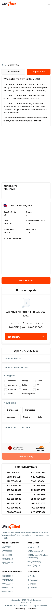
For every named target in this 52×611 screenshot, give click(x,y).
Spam (10, 393)
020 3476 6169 (14, 512)
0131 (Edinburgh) (34, 561)
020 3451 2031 (38, 503)
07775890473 (7, 584)
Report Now (39, 71)
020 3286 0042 (38, 481)
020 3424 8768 (38, 499)
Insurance (12, 385)
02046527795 (7, 588)
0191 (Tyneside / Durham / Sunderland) (39, 556)
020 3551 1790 (13, 65)
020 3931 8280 (38, 476)
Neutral (26, 417)
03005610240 (7, 559)
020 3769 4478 (13, 485)
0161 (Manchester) (35, 551)
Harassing (30, 410)
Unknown (11, 417)
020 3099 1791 (38, 507)
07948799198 (7, 591)
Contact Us (26, 603)
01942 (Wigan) (34, 565)
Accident (12, 380)
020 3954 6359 (38, 485)
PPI (38, 385)
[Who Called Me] (9, 4)
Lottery (25, 385)
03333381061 (7, 555)
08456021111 (6, 547)
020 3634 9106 (14, 494)
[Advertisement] (26, 34)
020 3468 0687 (13, 490)
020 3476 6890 (38, 494)
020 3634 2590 (13, 499)
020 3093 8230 (13, 507)
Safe (39, 417)
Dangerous (12, 410)
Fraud (39, 380)
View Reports (13, 71)
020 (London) (33, 547)
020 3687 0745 (13, 503)
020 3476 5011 (14, 476)
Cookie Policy (31, 608)
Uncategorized (28, 393)
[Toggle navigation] (48, 3)
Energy (25, 380)
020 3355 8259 (38, 490)
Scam (24, 389)
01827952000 (7, 576)
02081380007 (7, 563)
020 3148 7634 (38, 472)
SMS (38, 389)
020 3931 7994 (38, 512)
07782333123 (7, 551)
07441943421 (7, 580)
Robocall (12, 389)
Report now (13, 336)
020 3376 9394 (14, 481)
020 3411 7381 (13, 472)
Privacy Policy (20, 608)
